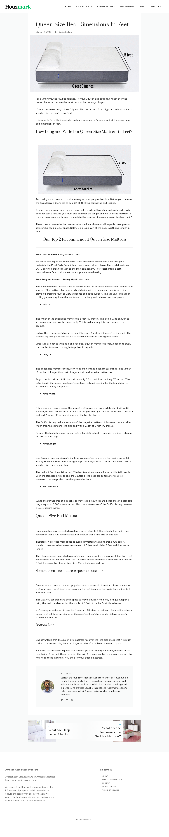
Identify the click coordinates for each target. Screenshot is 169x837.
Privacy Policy (109, 787)
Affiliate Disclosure (112, 780)
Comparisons (127, 7)
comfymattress (106, 7)
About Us (156, 7)
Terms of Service (110, 790)
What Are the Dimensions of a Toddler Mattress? (108, 732)
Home (68, 7)
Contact (106, 783)
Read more (39, 800)
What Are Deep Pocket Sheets (59, 732)
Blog (142, 7)
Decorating (82, 7)
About (105, 776)
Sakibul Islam (65, 31)
